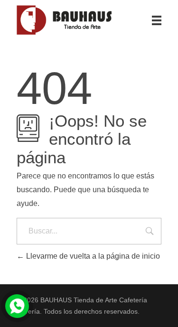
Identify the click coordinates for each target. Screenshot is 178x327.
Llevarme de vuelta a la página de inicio (92, 256)
